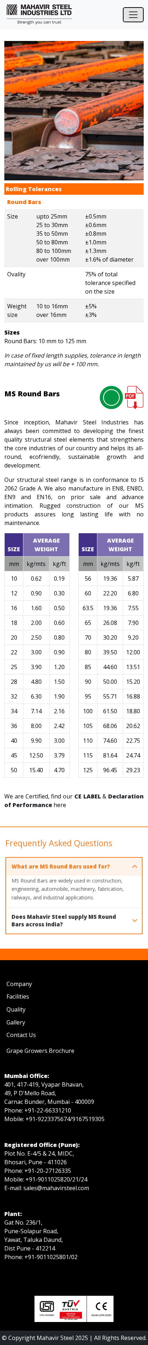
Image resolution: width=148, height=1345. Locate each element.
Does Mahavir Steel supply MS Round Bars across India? (63, 920)
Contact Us (21, 1035)
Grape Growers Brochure (40, 1051)
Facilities (17, 996)
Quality (16, 1009)
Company (19, 984)
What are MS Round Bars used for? (60, 866)
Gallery (15, 1022)
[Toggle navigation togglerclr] (133, 14)
